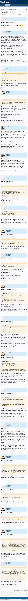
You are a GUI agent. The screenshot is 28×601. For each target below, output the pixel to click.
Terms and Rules (25, 599)
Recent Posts (10, 6)
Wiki (11, 4)
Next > (20, 14)
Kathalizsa (8, 17)
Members (15, 4)
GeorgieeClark (8, 206)
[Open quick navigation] (26, 9)
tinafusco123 (8, 91)
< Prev (2, 14)
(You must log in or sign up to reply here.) (20, 590)
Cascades (8, 126)
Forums (7, 4)
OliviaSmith (8, 424)
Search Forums (3, 6)
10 (17, 14)
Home (3, 4)
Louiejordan (8, 31)
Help (26, 597)
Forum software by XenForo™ (5, 599)
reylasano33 (8, 154)
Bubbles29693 (8, 68)
